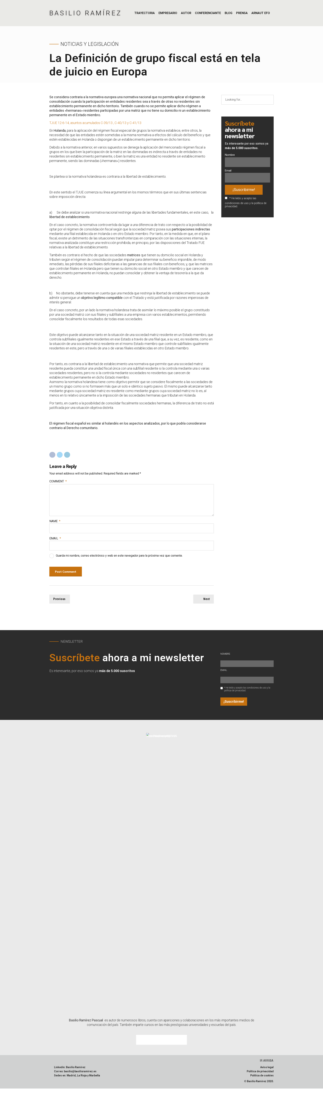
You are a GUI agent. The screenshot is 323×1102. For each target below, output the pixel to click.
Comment (58, 481)
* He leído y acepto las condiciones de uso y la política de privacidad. (245, 202)
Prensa (242, 13)
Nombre (230, 155)
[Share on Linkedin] (67, 455)
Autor (186, 13)
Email (55, 538)
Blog (228, 13)
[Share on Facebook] (52, 455)
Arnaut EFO (260, 13)
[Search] (269, 100)
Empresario (168, 13)
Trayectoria (144, 13)
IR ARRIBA (266, 1060)
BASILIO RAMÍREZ (85, 13)
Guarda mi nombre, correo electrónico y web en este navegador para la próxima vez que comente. (119, 555)
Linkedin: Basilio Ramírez (69, 1067)
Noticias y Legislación (90, 44)
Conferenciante (208, 13)
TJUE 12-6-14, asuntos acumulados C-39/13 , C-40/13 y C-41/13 (95, 123)
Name (54, 521)
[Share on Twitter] (60, 455)
